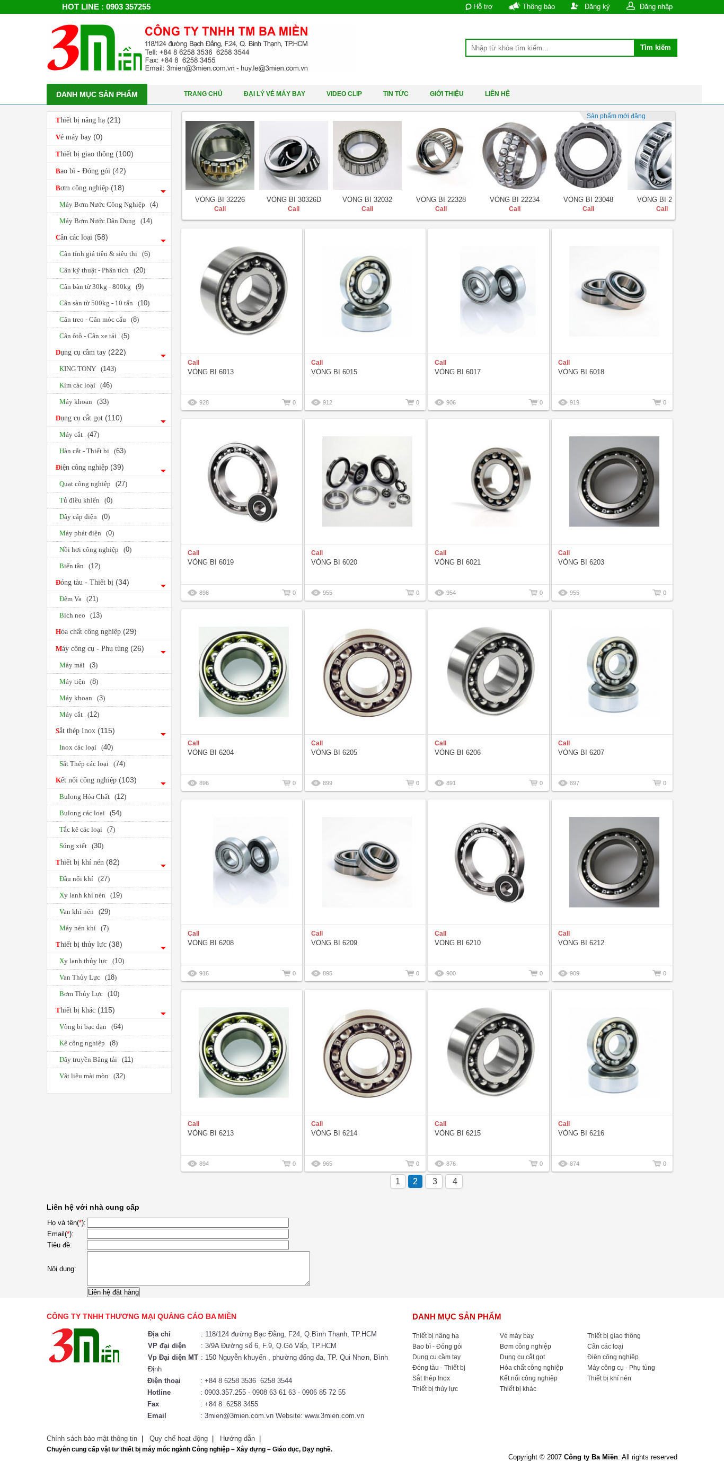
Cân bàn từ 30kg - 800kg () (101, 287)
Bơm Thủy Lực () (89, 994)
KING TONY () (87, 369)
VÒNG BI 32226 (220, 200)
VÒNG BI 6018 (581, 372)
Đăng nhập (656, 7)
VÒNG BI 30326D (294, 200)
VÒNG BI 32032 (367, 200)
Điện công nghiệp (90, 467)
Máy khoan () (84, 402)
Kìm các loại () (85, 385)
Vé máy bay (79, 137)
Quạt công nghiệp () (93, 484)
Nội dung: (61, 1269)
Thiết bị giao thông (95, 153)
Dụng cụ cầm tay (91, 352)
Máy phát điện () (86, 533)
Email (156, 1416)
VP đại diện (167, 1346)
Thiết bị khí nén (88, 862)
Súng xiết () (81, 846)
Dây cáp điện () (84, 517)
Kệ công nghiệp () (88, 1043)
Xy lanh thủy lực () (91, 961)
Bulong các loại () (90, 813)
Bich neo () (80, 615)
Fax (153, 1404)
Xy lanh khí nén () (90, 895)
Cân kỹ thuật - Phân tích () (102, 270)
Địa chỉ (159, 1334)
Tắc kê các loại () (87, 829)
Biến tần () (79, 566)
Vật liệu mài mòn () (92, 1076)
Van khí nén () (84, 912)
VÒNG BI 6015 (334, 372)
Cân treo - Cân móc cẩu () (99, 319)
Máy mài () (78, 665)
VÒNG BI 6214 (334, 1133)
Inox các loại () (86, 747)
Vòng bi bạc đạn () (91, 1027)
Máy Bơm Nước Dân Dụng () (105, 221)
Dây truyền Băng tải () (96, 1059)
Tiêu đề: (59, 1245)
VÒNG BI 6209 (334, 943)
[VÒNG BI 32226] (220, 155)
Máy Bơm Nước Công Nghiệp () (108, 204)
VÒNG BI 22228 (662, 200)
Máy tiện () (78, 681)
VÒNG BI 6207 (581, 752)
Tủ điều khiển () (85, 500)
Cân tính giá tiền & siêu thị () (104, 254)
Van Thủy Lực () (88, 977)
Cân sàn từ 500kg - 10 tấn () (104, 303)
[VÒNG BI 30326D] (293, 155)
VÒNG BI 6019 (211, 562)
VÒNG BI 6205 (334, 752)
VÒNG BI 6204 (211, 752)
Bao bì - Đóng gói (91, 170)
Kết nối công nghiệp (96, 780)
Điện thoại (164, 1381)
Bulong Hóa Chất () (92, 796)
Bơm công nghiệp (90, 187)
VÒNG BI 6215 (458, 1133)
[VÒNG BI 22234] (514, 155)
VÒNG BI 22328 (441, 200)
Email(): (60, 1234)
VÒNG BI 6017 (458, 372)
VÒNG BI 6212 (581, 943)
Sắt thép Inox (85, 730)
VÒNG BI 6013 (211, 372)
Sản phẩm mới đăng (616, 116)
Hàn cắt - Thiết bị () (92, 451)
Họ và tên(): (66, 1223)
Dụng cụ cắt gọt (89, 417)
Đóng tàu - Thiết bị (92, 582)
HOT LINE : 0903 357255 (106, 6)
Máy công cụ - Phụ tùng (100, 648)
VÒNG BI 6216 (581, 1133)
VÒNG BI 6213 (211, 1133)
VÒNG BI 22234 (515, 200)
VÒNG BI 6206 (458, 752)
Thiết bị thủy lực (89, 944)
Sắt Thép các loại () (92, 764)
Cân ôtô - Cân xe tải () (94, 336)
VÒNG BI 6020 (334, 562)
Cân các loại (82, 237)
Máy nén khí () (84, 928)
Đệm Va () (78, 599)
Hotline (159, 1392)
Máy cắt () (79, 434)
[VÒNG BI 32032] (367, 155)
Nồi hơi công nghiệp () (95, 549)
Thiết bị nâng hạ (88, 120)
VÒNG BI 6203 (581, 562)
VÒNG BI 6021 (458, 562)
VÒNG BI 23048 (588, 200)
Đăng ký (597, 7)
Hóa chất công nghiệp (96, 631)
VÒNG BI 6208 (211, 943)
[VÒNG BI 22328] (441, 155)
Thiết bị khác (85, 1010)
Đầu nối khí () (84, 879)
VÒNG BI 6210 (458, 943)
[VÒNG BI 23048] (588, 155)
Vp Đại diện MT (173, 1357)
